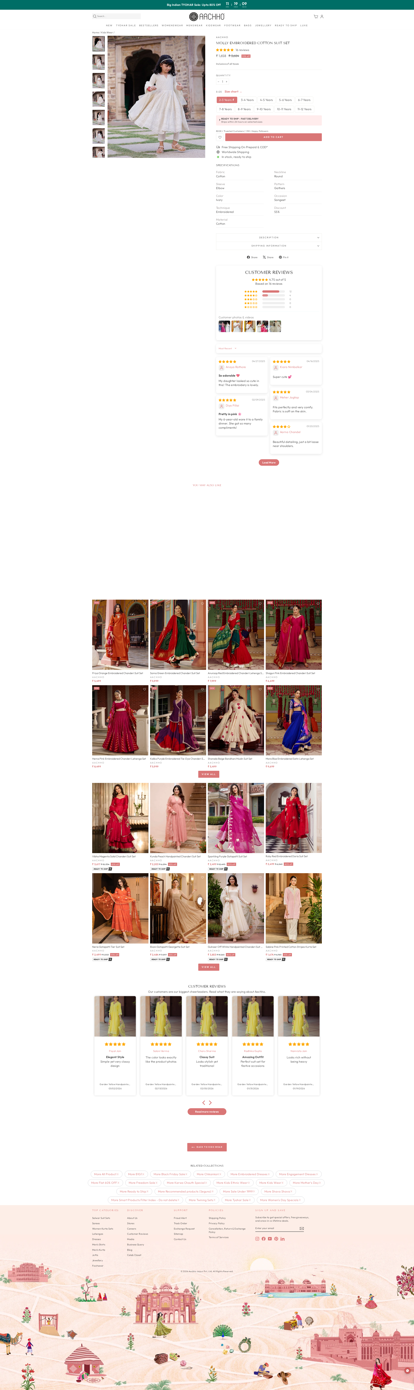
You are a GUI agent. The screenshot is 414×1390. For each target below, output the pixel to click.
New (109, 25)
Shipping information (269, 245)
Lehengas (97, 1233)
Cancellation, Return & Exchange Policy (227, 1230)
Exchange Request (184, 1228)
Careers (131, 1228)
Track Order (180, 1223)
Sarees (96, 1223)
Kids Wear (107, 32)
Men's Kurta (98, 1249)
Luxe (304, 25)
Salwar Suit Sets (101, 1218)
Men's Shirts (98, 1244)
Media (130, 1239)
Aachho (222, 37)
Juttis (95, 1255)
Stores (130, 1223)
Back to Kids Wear (209, 1147)
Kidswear (213, 25)
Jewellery (263, 25)
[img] (227, 361)
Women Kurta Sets (102, 1228)
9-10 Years (264, 109)
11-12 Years (305, 109)
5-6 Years (285, 100)
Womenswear (172, 25)
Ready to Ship (286, 25)
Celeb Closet (134, 1255)
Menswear (194, 25)
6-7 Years (304, 100)
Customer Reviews (137, 1233)
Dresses (96, 1239)
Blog (129, 1249)
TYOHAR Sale (126, 25)
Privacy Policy (217, 1223)
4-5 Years (266, 100)
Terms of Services (219, 1237)
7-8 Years (225, 109)
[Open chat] (407, 1370)
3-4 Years (247, 100)
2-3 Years (225, 100)
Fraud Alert (180, 1218)
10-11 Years (284, 109)
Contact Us (180, 1239)
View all (209, 774)
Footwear (232, 25)
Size (219, 91)
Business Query (135, 1244)
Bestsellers (149, 25)
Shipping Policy (217, 1218)
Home (95, 32)
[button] (225, 50)
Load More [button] (269, 462)
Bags (248, 25)
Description (269, 237)
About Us (132, 1218)
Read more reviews (207, 1111)
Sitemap (178, 1233)
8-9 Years (244, 109)
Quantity (223, 75)
